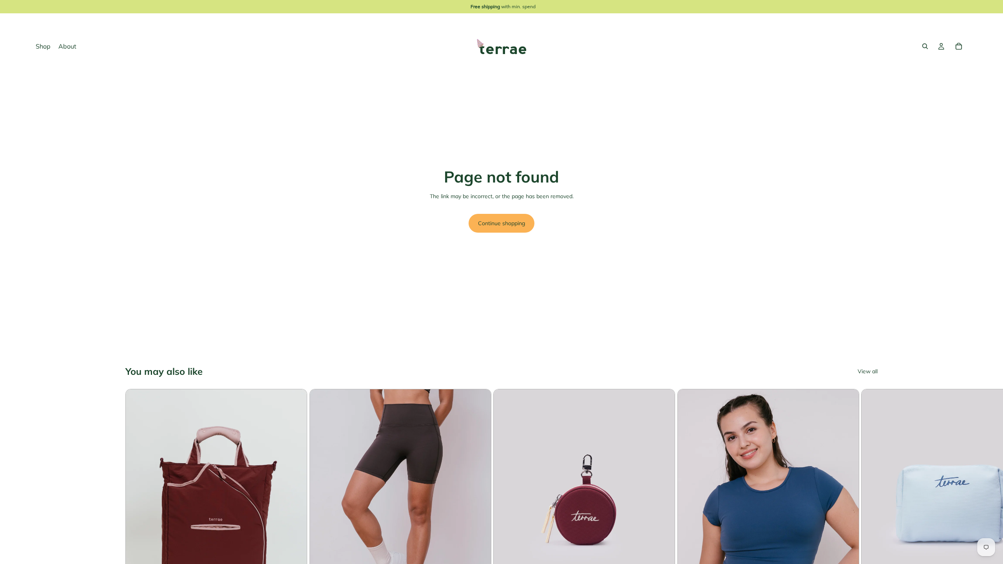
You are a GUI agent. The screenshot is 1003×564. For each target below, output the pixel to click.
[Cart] (958, 46)
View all (868, 371)
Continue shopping (501, 223)
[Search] (925, 46)
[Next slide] (868, 520)
